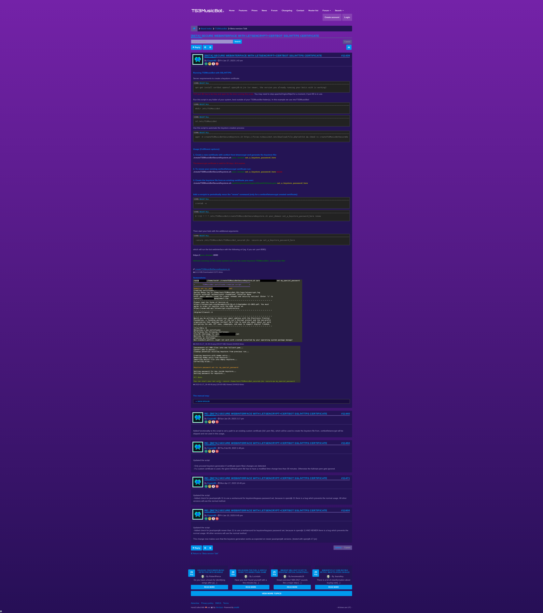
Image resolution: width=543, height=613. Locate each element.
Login (347, 17)
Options (338, 548)
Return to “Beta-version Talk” (205, 553)
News (264, 10)
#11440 (345, 413)
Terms (226, 603)
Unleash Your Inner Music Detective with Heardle (210, 571)
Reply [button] (197, 47)
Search (338, 10)
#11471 (345, 478)
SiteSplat (219, 607)
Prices (255, 10)
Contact (300, 10)
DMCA (218, 603)
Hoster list (313, 10)
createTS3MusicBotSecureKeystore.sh (212, 269)
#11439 (345, 55)
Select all (204, 83)
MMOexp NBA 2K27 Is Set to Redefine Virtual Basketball (294, 571)
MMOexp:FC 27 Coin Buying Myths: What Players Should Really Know (335, 572)
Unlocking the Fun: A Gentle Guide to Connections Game (252, 571)
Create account (332, 17)
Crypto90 (211, 60)
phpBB (236, 607)
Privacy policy (207, 603)
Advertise (195, 603)
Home (232, 10)
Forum (274, 10)
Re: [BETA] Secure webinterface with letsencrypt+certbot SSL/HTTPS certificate (265, 413)
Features (243, 10)
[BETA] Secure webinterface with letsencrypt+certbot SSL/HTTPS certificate (255, 35)
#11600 (345, 510)
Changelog (287, 10)
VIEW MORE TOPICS (271, 593)
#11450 (345, 443)
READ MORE (209, 587)
